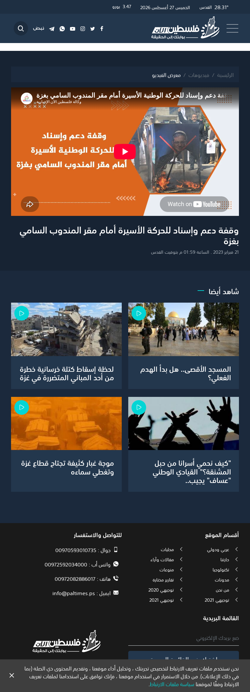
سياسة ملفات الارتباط (172, 683)
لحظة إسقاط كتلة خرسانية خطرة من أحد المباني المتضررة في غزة (67, 372)
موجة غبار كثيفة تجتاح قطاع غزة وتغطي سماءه (67, 466)
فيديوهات (198, 74)
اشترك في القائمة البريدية (183, 658)
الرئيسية (225, 74)
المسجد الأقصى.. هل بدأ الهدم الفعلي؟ (185, 372)
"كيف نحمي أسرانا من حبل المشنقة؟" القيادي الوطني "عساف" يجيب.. (192, 471)
